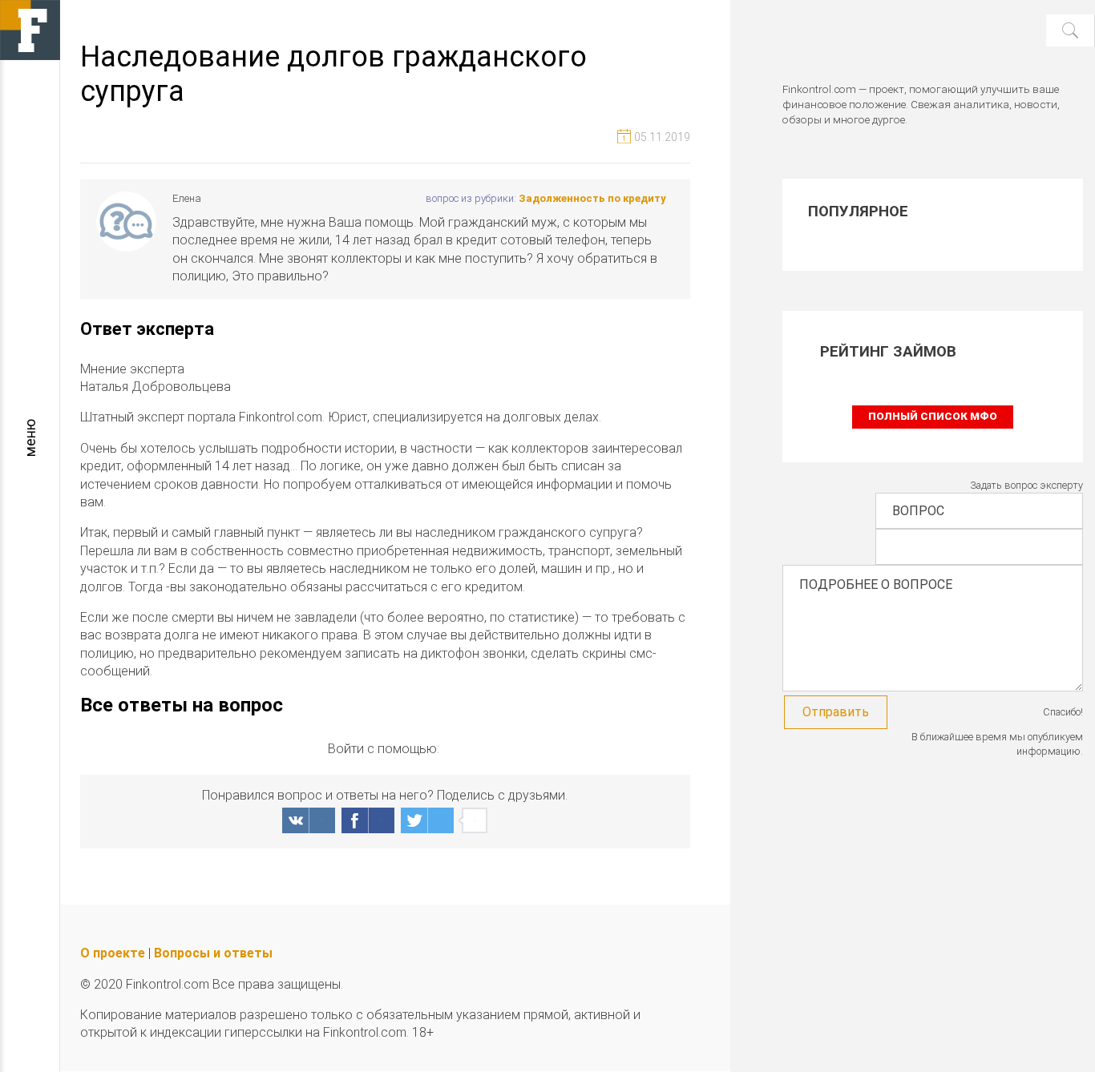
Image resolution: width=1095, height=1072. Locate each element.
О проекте (112, 953)
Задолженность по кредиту (592, 198)
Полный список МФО (932, 416)
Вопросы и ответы (213, 953)
